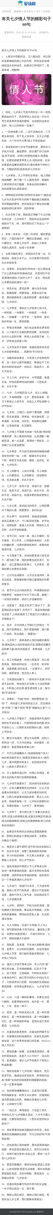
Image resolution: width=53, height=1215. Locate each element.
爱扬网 (17, 11)
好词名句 (28, 11)
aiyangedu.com (31, 1212)
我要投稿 (26, 37)
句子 (38, 11)
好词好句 (44, 32)
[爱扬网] (26, 3)
